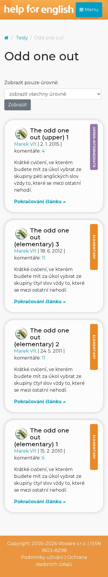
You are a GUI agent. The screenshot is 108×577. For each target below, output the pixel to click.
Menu (91, 9)
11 (43, 258)
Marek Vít (26, 144)
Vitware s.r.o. (72, 543)
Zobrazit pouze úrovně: (31, 82)
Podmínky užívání (42, 557)
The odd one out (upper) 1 (49, 134)
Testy (22, 38)
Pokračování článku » (40, 201)
